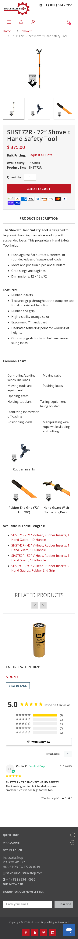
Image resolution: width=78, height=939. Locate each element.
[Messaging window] (39, 856)
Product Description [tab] (39, 218)
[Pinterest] (43, 932)
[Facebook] (26, 932)
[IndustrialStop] (17, 9)
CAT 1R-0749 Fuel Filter (23, 667)
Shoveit (27, 31)
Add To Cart (39, 188)
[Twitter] (34, 932)
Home (7, 31)
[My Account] (21, 22)
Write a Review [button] (40, 741)
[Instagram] (52, 932)
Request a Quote (40, 155)
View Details (18, 685)
